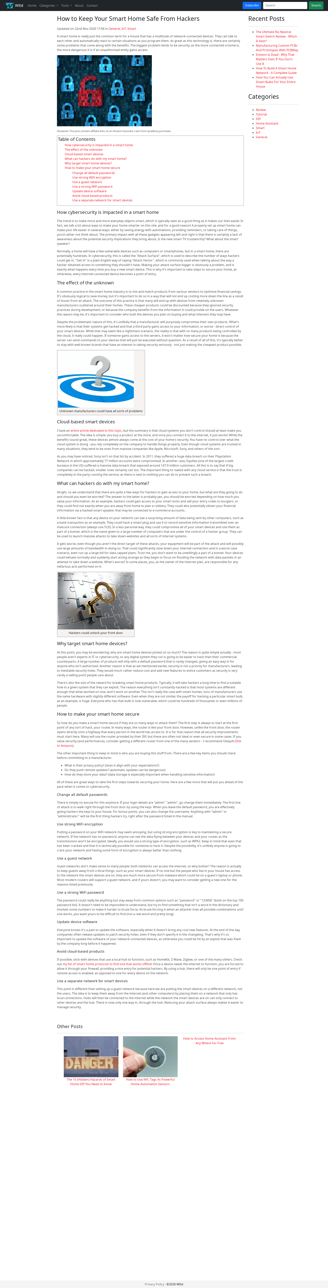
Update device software (89, 191)
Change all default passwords (93, 173)
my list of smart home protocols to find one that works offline (107, 964)
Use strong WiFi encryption (91, 177)
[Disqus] (150, 1133)
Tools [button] (65, 5)
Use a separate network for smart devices (102, 200)
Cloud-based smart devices (84, 154)
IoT (123, 29)
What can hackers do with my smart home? (96, 159)
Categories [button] (47, 5)
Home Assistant (267, 123)
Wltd (18, 5)
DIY (258, 119)
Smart (131, 29)
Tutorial (261, 114)
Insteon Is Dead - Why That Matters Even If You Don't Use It (275, 59)
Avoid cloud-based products (92, 196)
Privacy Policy (154, 1284)
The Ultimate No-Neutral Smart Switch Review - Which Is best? (276, 36)
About (79, 5)
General (114, 29)
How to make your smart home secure (92, 168)
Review (261, 110)
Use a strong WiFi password (92, 186)
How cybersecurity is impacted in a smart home (99, 145)
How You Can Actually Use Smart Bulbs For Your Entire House (276, 82)
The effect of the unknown (84, 149)
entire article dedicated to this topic (96, 430)
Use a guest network (87, 182)
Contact (92, 5)
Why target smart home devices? (88, 163)
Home (32, 5)
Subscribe (252, 5)
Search (316, 5)
